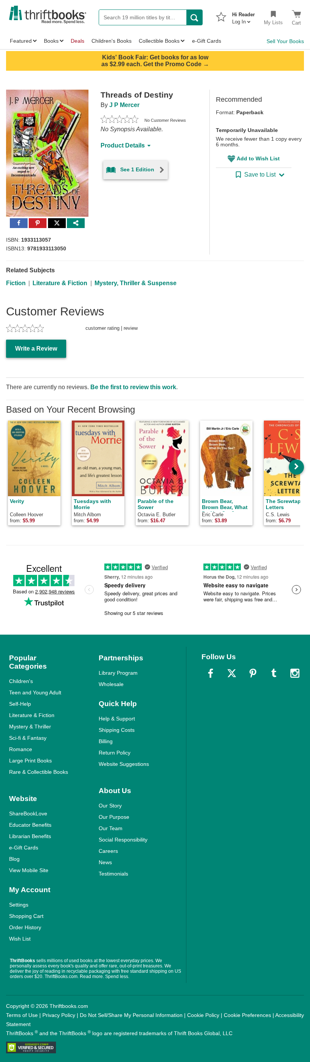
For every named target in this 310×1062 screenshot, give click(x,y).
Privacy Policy (58, 1015)
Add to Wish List (258, 158)
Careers (108, 851)
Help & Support (117, 719)
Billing (106, 741)
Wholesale (111, 684)
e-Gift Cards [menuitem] (206, 41)
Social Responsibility (123, 840)
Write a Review (36, 348)
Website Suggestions (124, 764)
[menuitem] (243, 16)
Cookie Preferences (247, 1015)
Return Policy (114, 753)
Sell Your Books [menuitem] (285, 41)
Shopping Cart (26, 916)
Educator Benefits (30, 825)
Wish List (20, 939)
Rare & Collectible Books (38, 772)
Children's (21, 681)
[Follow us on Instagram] (295, 673)
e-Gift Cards (23, 848)
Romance (20, 749)
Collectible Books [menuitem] (159, 41)
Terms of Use (22, 1015)
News (105, 862)
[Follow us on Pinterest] (253, 673)
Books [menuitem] (51, 41)
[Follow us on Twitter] (232, 673)
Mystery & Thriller (30, 727)
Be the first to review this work (133, 387)
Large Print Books (30, 761)
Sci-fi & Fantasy (27, 738)
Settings (18, 905)
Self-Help (20, 704)
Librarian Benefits (30, 836)
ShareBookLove (28, 813)
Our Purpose (114, 817)
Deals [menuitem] (77, 41)
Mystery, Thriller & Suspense (136, 283)
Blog (14, 859)
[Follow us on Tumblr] (274, 673)
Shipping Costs (117, 730)
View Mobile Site (28, 870)
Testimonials (113, 874)
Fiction (16, 283)
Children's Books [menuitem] (111, 41)
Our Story (110, 806)
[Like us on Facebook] (211, 673)
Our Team (110, 828)
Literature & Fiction (60, 283)
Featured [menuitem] (21, 41)
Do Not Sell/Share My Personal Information (131, 1015)
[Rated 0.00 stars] (119, 120)
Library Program (118, 673)
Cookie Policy (203, 1015)
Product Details (123, 145)
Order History (25, 927)
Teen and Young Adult (35, 692)
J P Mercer (124, 105)
